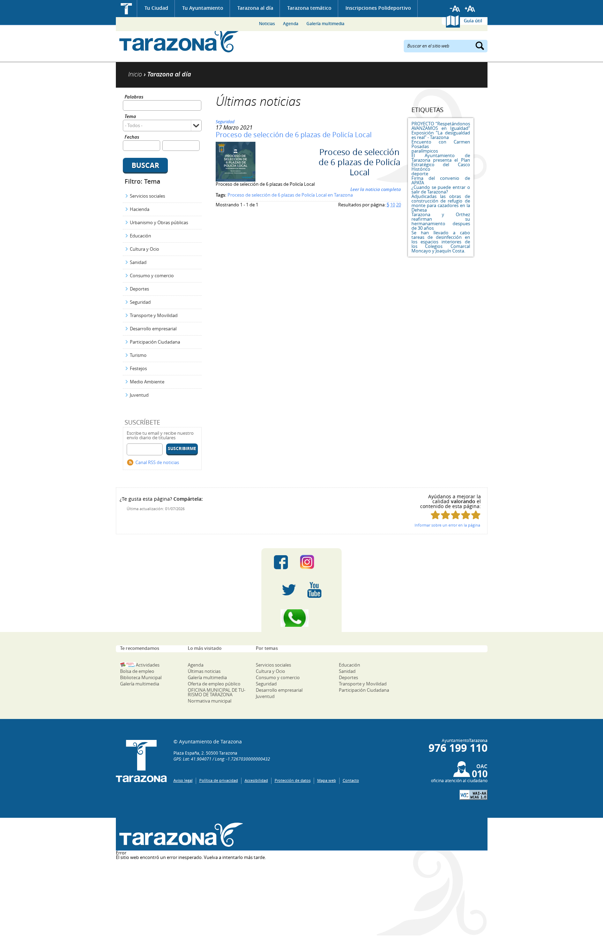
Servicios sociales (147, 196)
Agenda (290, 24)
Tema (130, 116)
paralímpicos (424, 151)
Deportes (139, 289)
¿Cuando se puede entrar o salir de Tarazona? (440, 189)
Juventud (139, 395)
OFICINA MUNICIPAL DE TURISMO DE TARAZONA (216, 692)
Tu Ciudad (156, 8)
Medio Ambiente (147, 382)
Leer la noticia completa (375, 189)
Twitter (289, 590)
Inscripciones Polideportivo (378, 8)
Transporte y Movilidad (154, 315)
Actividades (147, 665)
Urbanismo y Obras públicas (159, 222)
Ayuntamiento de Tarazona (179, 40)
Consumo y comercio (152, 275)
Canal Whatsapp (301, 618)
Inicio (126, 8)
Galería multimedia (325, 24)
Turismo (138, 355)
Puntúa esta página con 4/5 (465, 515)
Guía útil (473, 20)
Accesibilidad (256, 780)
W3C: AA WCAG (473, 795)
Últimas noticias (204, 671)
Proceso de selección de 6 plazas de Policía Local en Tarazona (290, 195)
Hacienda (139, 209)
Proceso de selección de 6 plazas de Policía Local (294, 134)
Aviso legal (183, 780)
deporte (419, 173)
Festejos (138, 368)
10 (392, 204)
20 (398, 204)
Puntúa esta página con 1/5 (435, 515)
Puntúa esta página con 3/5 (455, 515)
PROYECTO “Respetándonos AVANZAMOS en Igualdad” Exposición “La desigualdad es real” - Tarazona (440, 130)
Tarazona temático (309, 8)
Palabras (134, 97)
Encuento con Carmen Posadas (440, 144)
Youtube (314, 590)
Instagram (314, 562)
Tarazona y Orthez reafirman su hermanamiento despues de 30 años (440, 221)
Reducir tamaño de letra (455, 8)
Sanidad (138, 262)
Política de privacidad (218, 780)
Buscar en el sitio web (428, 45)
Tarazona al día (255, 8)
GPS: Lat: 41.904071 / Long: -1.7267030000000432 (221, 759)
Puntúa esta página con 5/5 (476, 515)
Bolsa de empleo (137, 671)
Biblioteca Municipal (141, 677)
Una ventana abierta (179, 835)
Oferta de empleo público (214, 684)
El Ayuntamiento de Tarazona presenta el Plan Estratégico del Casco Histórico (440, 162)
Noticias (267, 24)
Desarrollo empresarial (153, 328)
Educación (140, 236)
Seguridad (140, 302)
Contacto (351, 780)
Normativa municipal (209, 701)
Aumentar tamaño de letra (470, 8)
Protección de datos (293, 780)
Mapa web (326, 780)
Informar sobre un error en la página (447, 525)
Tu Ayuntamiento (202, 8)
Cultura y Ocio (144, 249)
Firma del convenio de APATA (440, 180)
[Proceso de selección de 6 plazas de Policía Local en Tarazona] (235, 180)
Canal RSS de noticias (157, 462)
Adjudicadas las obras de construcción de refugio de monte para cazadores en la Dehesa (440, 203)
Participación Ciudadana (155, 342)
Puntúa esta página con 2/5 (445, 515)
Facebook (281, 562)
